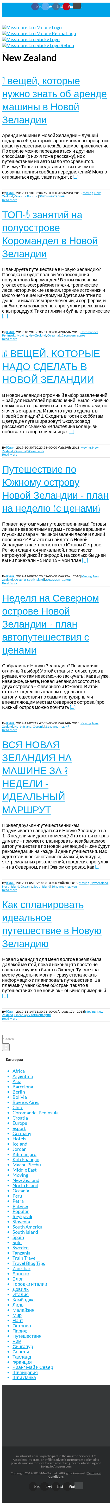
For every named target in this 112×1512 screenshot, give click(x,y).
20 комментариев (58, 579)
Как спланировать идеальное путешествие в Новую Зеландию (52, 924)
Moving (88, 193)
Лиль (18, 1305)
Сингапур (23, 1346)
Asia (17, 1081)
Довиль (21, 1289)
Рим (17, 1341)
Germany (22, 1133)
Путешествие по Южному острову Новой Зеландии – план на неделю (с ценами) (55, 489)
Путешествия (27, 1336)
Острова (22, 1325)
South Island (35, 579)
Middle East (25, 1170)
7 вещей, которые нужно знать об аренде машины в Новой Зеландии (54, 100)
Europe (20, 1123)
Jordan (20, 1149)
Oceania (20, 196)
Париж (20, 1331)
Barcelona (23, 1086)
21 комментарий (57, 726)
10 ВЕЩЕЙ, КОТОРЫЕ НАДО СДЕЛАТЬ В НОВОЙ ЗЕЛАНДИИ (51, 366)
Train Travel (25, 1258)
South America (27, 1227)
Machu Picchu (27, 1164)
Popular (32, 196)
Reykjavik (22, 1216)
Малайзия (23, 1310)
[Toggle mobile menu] (4, 50)
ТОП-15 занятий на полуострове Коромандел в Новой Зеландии (50, 234)
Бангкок (21, 1273)
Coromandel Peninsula (36, 1112)
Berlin (19, 1092)
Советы (21, 1351)
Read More (9, 200)
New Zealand (37, 335)
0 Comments (35, 451)
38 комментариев (52, 196)
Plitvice (20, 1206)
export (19, 1128)
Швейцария (25, 1372)
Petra (18, 1201)
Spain (18, 1237)
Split (17, 1242)
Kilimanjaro (24, 1154)
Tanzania (21, 1253)
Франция (22, 1362)
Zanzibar (21, 1268)
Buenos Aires (26, 1102)
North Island (23, 726)
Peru (17, 1196)
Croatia (20, 1118)
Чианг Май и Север (33, 1367)
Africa (19, 1071)
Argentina (23, 1076)
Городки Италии (30, 1284)
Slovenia (21, 1221)
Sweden (21, 1247)
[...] (75, 177)
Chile (18, 1107)
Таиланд (22, 1357)
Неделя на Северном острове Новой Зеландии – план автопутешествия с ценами (50, 624)
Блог (18, 1279)
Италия (21, 1294)
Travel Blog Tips (29, 1263)
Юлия (10, 193)
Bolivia (20, 1097)
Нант (18, 1320)
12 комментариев (72, 335)
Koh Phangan (26, 1159)
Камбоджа (24, 1299)
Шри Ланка (24, 1377)
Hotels (19, 1138)
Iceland (20, 1144)
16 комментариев (64, 886)
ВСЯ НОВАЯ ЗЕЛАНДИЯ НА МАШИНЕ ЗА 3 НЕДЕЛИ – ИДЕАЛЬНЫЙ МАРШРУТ (37, 777)
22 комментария (39, 1015)
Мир (17, 1315)
